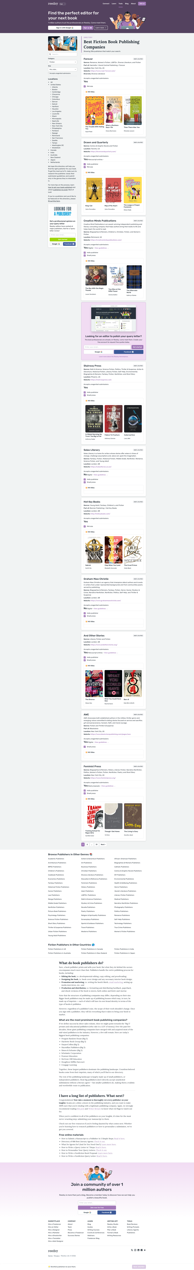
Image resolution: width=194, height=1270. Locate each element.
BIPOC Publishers (54, 867)
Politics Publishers (121, 911)
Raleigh (55, 133)
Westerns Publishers (89, 931)
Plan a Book (111, 1230)
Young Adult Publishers (57, 935)
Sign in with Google (63, 28)
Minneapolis (56, 119)
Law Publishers (54, 895)
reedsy (53, 4)
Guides (90, 1227)
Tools (121, 4)
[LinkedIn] (138, 1250)
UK (52, 82)
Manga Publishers (55, 899)
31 (96, 844)
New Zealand (55, 157)
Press (70, 1230)
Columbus (56, 99)
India (52, 153)
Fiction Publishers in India (124, 949)
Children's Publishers (56, 871)
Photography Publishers (123, 907)
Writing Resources (114, 1235)
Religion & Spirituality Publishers (93, 915)
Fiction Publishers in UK (57, 949)
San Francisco (57, 138)
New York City (57, 126)
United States (56, 85)
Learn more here (108, 1144)
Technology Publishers (122, 923)
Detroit (54, 104)
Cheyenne (56, 94)
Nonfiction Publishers (56, 907)
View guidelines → (102, 248)
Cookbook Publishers (56, 875)
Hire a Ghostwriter (55, 1235)
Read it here (119, 1138)
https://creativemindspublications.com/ (106, 240)
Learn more (99, 28)
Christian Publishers (88, 871)
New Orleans (57, 123)
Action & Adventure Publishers (93, 859)
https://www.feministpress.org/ (103, 778)
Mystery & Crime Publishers (91, 903)
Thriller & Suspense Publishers (59, 927)
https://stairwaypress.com (101, 380)
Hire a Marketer (54, 1233)
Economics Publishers (56, 879)
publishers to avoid (60, 190)
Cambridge (56, 92)
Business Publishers (88, 867)
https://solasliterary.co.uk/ (101, 467)
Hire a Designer (54, 1230)
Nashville (55, 121)
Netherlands (55, 162)
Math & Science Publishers (91, 899)
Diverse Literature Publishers (92, 875)
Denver (55, 102)
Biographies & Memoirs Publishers (127, 863)
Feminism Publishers (89, 883)
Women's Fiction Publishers (124, 931)
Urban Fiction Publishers (57, 931)
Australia (54, 155)
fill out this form (54, 201)
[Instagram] (135, 1250)
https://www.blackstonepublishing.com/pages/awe (111, 734)
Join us (142, 3)
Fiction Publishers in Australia (59, 953)
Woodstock (56, 148)
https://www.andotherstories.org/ (104, 645)
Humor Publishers (55, 891)
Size (49, 66)
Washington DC (58, 145)
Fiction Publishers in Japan (124, 953)
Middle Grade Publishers (57, 903)
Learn (114, 4)
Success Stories (74, 1235)
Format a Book (112, 1233)
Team (70, 1227)
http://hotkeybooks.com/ (100, 514)
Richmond (56, 136)
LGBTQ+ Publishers (88, 895)
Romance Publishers (122, 915)
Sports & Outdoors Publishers (92, 923)
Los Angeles (56, 111)
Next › (103, 844)
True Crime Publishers (122, 927)
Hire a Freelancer (54, 1224)
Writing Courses (93, 1230)
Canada (53, 150)
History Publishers (88, 887)
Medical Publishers (121, 899)
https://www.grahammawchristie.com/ (106, 601)
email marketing (116, 982)
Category (51, 58)
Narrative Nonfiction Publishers (126, 903)
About (133, 4)
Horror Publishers (121, 887)
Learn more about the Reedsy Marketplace (113, 356)
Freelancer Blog (93, 1238)
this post (80, 1109)
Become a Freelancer (76, 1233)
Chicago (55, 97)
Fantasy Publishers (55, 883)
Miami (54, 116)
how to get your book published (60, 187)
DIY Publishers (119, 875)
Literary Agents (133, 1230)
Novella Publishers (88, 907)
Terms (50, 1256)
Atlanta (55, 87)
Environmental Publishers (124, 879)
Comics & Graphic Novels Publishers (128, 871)
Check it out (99, 1141)
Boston (54, 89)
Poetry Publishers (88, 911)
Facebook (68, 244)
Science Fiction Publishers (58, 919)
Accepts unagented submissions (60, 73)
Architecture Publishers (57, 863)
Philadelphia (57, 128)
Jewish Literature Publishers (125, 891)
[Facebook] (141, 1250)
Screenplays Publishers (90, 919)
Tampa (54, 143)
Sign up (87, 28)
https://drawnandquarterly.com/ (103, 152)
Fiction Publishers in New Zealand (94, 953)
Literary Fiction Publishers (124, 895)
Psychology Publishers (56, 915)
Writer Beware (94, 1109)
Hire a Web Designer (55, 1241)
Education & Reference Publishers (94, 879)
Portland (55, 131)
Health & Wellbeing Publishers (125, 883)
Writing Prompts (133, 1227)
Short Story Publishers (56, 923)
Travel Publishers (87, 927)
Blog (127, 4)
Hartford (55, 106)
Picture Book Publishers (57, 911)
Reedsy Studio (112, 1224)
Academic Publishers (56, 859)
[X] (132, 1250)
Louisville (55, 114)
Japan (53, 160)
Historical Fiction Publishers (58, 887)
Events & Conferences (96, 1233)
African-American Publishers (125, 859)
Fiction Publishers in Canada (92, 949)
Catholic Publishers (121, 867)
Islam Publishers (87, 891)
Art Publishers (86, 863)
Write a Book (112, 1227)
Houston (55, 109)
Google (54, 244)
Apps (61, 4)
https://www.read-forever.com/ (103, 71)
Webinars (91, 1235)
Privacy (57, 1256)
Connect (106, 4)
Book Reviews (132, 1224)
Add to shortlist (138, 59)
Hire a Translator (54, 1238)
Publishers (131, 1233)
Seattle (54, 140)
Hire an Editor (53, 1227)
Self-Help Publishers (122, 919)
